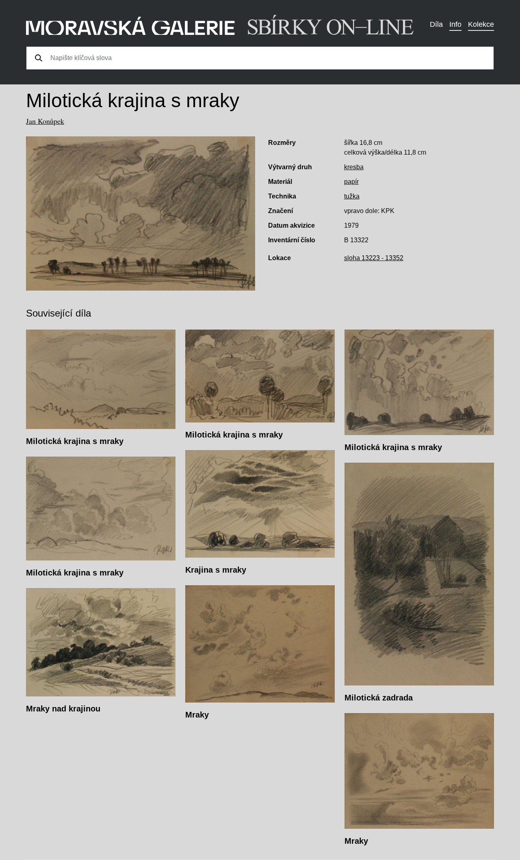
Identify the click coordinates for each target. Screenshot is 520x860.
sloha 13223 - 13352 (373, 257)
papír (351, 181)
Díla (436, 24)
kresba (354, 167)
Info (455, 24)
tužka (352, 196)
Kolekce (481, 24)
